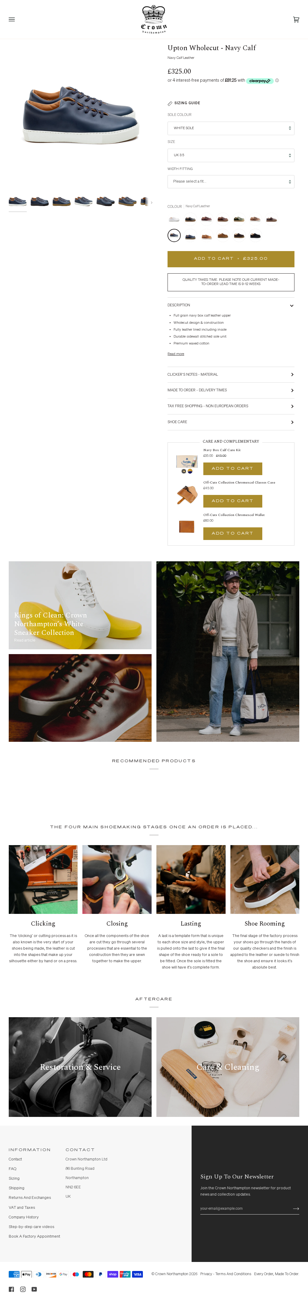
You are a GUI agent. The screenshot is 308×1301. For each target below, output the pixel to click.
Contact (15, 1159)
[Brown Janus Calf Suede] (241, 237)
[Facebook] (11, 1289)
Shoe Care (177, 422)
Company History (24, 1217)
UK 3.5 (179, 155)
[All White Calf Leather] (176, 221)
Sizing (14, 1179)
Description (179, 305)
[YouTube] (34, 1289)
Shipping (16, 1188)
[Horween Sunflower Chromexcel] (208, 237)
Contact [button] (80, 1150)
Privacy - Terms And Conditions (225, 1274)
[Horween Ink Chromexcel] (192, 237)
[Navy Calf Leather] (176, 237)
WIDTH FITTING (180, 169)
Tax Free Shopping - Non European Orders (208, 406)
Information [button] (30, 1150)
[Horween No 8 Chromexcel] (208, 221)
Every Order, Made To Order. (276, 1274)
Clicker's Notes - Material (193, 375)
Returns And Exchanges (30, 1198)
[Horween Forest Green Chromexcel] (241, 221)
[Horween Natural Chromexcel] (257, 221)
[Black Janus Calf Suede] (255, 237)
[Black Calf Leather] (192, 221)
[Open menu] (18, 19)
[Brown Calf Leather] (273, 221)
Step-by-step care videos (31, 1227)
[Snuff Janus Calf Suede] (224, 237)
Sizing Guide (187, 103)
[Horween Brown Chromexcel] (224, 221)
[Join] (291, 1208)
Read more (176, 354)
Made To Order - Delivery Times (197, 390)
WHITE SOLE (184, 128)
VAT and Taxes (22, 1208)
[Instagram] (23, 1289)
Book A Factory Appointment (34, 1237)
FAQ (12, 1169)
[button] (148, 1148)
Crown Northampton (171, 1274)
